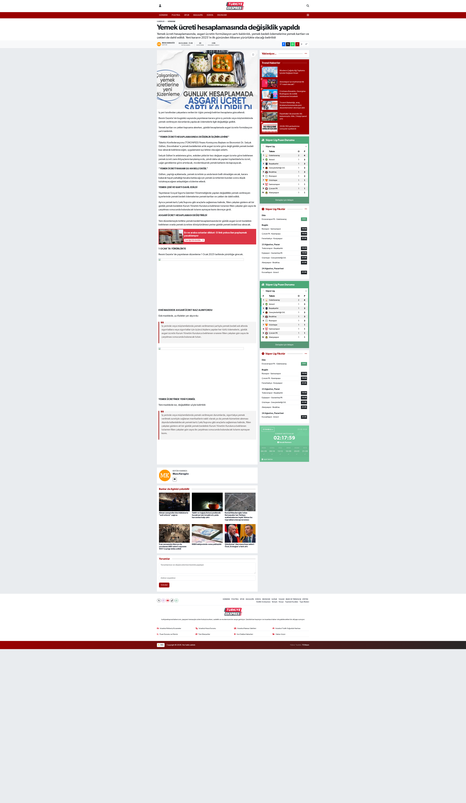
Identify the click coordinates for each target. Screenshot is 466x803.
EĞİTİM (305, 599)
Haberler (161, 21)
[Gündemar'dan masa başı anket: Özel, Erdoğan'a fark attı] (240, 533)
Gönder (164, 585)
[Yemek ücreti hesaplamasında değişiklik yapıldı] (207, 79)
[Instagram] (163, 600)
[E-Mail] (175, 479)
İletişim (274, 602)
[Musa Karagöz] (165, 475)
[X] (159, 600)
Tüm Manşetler (204, 634)
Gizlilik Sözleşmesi (263, 602)
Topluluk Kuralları (291, 602)
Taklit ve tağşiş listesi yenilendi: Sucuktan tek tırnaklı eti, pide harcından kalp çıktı (206, 515)
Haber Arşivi (280, 634)
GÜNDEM (163, 15)
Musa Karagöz (181, 474)
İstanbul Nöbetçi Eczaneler (170, 628)
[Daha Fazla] (297, 44)
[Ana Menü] (308, 15)
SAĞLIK (274, 599)
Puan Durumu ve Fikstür (169, 634)
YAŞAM (281, 599)
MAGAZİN (198, 15)
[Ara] (308, 6)
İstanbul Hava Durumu (207, 628)
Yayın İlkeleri (304, 602)
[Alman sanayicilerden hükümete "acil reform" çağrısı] (174, 502)
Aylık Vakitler (268, 459)
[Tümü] (306, 54)
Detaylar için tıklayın (284, 200)
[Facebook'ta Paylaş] (283, 44)
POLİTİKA (176, 15)
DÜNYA (210, 15)
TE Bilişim (305, 645)
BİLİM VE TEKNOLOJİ (293, 599)
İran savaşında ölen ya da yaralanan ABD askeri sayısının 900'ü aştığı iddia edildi (172, 546)
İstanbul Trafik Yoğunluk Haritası (287, 628)
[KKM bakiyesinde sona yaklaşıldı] (207, 533)
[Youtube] (168, 600)
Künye (281, 602)
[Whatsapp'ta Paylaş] (293, 44)
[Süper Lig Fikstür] (306, 209)
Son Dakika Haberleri (245, 634)
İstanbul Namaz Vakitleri (246, 628)
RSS (161, 645)
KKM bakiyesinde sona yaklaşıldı (206, 544)
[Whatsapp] (176, 600)
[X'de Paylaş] (288, 44)
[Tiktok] (172, 600)
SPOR (186, 15)
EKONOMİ (222, 15)
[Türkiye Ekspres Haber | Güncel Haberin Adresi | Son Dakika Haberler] (235, 6)
